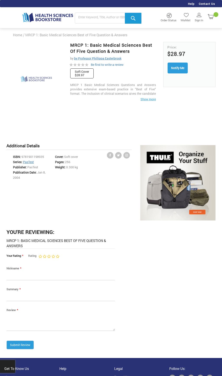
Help (191, 4)
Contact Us (207, 4)
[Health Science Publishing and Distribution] (48, 17)
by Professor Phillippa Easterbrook (97, 58)
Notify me (177, 68)
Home (17, 35)
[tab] (25, 146)
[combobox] (108, 18)
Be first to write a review (107, 65)
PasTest (28, 162)
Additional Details (23, 145)
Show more (148, 99)
